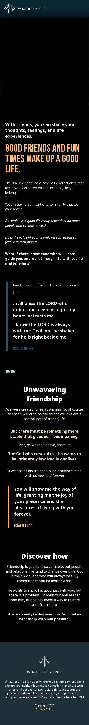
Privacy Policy (44, 709)
